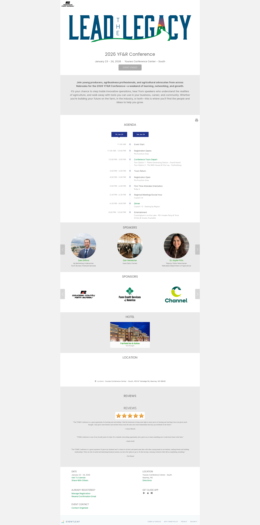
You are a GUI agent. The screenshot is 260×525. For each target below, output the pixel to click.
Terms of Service (154, 521)
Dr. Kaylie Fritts (176, 260)
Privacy (184, 521)
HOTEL (173, 4)
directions (147, 480)
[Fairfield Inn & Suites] (130, 331)
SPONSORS (162, 4)
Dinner (137, 203)
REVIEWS (194, 4)
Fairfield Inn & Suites (130, 343)
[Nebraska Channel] (176, 294)
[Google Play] (144, 493)
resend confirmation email (84, 496)
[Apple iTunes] (148, 493)
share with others (80, 480)
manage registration (81, 493)
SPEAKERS (150, 4)
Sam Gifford (83, 260)
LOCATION (183, 4)
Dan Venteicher (130, 260)
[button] (63, 250)
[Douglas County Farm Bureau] (83, 294)
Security (193, 521)
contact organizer (80, 508)
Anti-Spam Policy (171, 521)
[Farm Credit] (130, 294)
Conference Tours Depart (145, 159)
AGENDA (139, 4)
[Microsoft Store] (151, 493)
